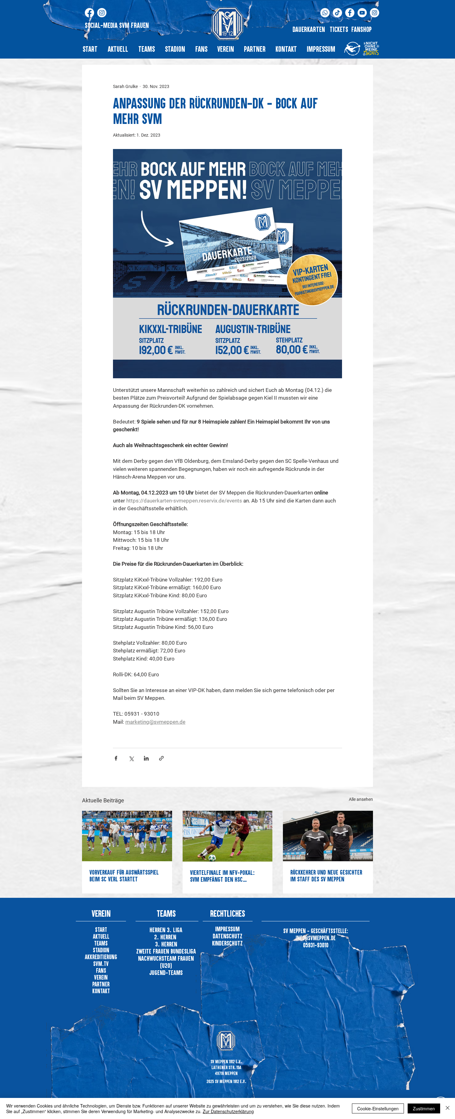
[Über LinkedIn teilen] (146, 758)
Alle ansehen (361, 799)
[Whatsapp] (325, 12)
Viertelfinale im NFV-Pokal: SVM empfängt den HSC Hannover (222, 876)
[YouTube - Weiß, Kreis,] (362, 12)
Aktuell (101, 936)
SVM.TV (101, 963)
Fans (101, 970)
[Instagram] (101, 12)
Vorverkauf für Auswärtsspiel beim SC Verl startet (124, 875)
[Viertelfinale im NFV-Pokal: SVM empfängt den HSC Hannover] (228, 836)
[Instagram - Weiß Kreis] (374, 12)
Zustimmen (424, 1108)
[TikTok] (337, 12)
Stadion (101, 950)
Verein (101, 977)
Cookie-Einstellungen (378, 1108)
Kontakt (101, 991)
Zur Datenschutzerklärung (228, 1111)
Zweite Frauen (153, 951)
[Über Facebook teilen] (116, 758)
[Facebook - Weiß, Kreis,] (349, 12)
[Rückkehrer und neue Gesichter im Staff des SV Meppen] (328, 836)
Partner (101, 984)
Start (101, 929)
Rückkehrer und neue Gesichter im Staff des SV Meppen (326, 875)
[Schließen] (447, 1108)
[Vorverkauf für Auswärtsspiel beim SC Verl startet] (127, 836)
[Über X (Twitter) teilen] (131, 758)
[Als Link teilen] (161, 758)
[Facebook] (89, 12)
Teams (101, 943)
